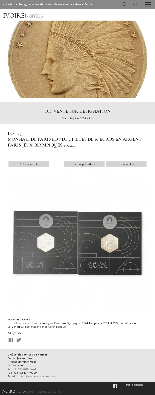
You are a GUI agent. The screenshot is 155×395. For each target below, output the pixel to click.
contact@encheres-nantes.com (36, 376)
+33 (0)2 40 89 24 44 (24, 369)
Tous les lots (30, 164)
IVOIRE (23, 15)
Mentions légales (134, 384)
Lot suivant (125, 164)
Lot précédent (86, 164)
